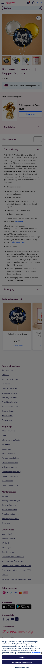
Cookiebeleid (36, 653)
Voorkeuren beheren (22, 667)
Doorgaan (22, 657)
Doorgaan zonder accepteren (22, 662)
